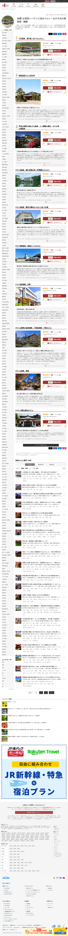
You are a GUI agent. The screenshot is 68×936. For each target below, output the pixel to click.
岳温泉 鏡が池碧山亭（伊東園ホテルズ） (34, 170)
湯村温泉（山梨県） (6, 269)
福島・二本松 (45, 476)
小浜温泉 (4, 603)
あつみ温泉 (4, 121)
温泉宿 (37, 478)
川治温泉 (4, 178)
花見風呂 (39, 536)
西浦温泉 (4, 455)
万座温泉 (4, 196)
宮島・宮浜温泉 (5, 563)
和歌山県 (30, 862)
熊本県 (22, 870)
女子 (30, 534)
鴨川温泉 (4, 226)
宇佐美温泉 (4, 409)
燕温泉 (3, 347)
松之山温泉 (4, 350)
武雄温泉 (4, 595)
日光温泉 (4, 186)
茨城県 (18, 848)
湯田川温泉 (4, 140)
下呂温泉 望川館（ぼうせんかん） (32, 38)
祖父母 (27, 588)
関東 (52, 588)
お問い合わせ (5, 925)
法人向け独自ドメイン (9, 921)
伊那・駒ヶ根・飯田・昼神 (28, 683)
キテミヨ (55, 842)
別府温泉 (4, 633)
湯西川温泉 (4, 188)
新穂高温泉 (4, 441)
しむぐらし (50, 890)
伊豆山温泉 (4, 398)
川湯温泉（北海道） (6, 48)
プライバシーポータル (7, 927)
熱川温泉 (4, 433)
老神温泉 (4, 202)
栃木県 (34, 506)
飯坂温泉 (4, 151)
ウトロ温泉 (4, 46)
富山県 (11, 856)
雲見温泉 (4, 420)
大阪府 (18, 862)
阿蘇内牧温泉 (5, 608)
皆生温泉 (4, 541)
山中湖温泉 (4, 266)
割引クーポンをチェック (56, 54)
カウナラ (55, 848)
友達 (3, 662)
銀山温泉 (4, 113)
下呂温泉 (4, 436)
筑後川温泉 (4, 587)
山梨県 (11, 854)
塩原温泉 (4, 175)
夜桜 (57, 506)
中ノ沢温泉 (4, 161)
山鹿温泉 (4, 630)
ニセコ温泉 (4, 56)
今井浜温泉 (4, 406)
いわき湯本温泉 (5, 153)
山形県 (29, 845)
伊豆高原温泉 (5, 396)
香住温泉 (4, 511)
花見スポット (25, 640)
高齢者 (27, 610)
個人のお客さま (6, 883)
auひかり (6, 890)
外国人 (27, 599)
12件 (60, 331)
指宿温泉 (4, 652)
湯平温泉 (4, 649)
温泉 (30, 478)
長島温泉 (4, 471)
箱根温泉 (4, 239)
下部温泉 (4, 264)
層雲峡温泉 (4, 51)
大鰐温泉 (4, 67)
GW (24, 569)
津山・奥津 (46, 610)
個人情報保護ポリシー (38, 925)
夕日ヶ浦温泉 (5, 495)
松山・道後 (37, 545)
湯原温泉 (4, 557)
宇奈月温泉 (4, 353)
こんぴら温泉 (5, 576)
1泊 (48, 536)
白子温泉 (4, 231)
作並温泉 (4, 89)
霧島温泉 (4, 654)
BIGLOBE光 (7, 888)
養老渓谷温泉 (5, 237)
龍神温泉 (4, 536)
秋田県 (26, 845)
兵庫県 (36, 556)
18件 (60, 80)
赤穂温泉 (4, 506)
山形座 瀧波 (24, 371)
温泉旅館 (48, 625)
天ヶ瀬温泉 (4, 638)
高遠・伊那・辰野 (49, 681)
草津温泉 (4, 191)
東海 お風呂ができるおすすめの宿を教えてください (36, 67)
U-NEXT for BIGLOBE (31, 894)
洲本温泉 (4, 517)
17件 (60, 132)
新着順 (22, 468)
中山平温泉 (4, 94)
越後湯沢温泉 (5, 339)
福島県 (40, 476)
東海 (31, 489)
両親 (3, 681)
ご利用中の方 (49, 901)
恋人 (3, 672)
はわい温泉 (4, 547)
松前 (46, 636)
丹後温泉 (4, 493)
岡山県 (41, 610)
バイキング (45, 506)
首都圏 (36, 588)
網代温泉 (4, 393)
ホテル (45, 683)
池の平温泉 (4, 331)
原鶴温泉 (4, 590)
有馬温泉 (4, 503)
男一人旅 (28, 476)
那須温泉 (4, 183)
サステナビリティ (30, 907)
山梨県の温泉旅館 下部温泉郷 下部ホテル (35, 328)
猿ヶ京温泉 (4, 210)
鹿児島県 (33, 870)
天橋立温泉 (4, 479)
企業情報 (26, 901)
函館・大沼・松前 (41, 636)
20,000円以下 (52, 536)
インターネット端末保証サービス (33, 890)
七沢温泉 (4, 245)
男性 (33, 476)
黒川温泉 (4, 606)
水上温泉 (4, 215)
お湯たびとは (56, 828)
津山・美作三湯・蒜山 (53, 610)
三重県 (22, 859)
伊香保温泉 (4, 194)
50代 (51, 612)
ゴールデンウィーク (29, 569)
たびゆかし (56, 851)
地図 (45, 47)
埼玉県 (11, 851)
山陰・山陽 (36, 610)
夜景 (40, 506)
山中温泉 (4, 361)
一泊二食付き (28, 536)
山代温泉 (4, 369)
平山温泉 (4, 627)
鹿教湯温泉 (4, 285)
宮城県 (22, 845)
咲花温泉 (4, 342)
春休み (24, 601)
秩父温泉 (4, 223)
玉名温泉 (4, 617)
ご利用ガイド (56, 829)
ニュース (28, 909)
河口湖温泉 (4, 261)
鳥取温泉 (4, 544)
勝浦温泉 (4, 528)
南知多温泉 (4, 458)
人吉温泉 (4, 622)
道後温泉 (4, 582)
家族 (3, 664)
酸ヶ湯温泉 (4, 62)
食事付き (24, 480)
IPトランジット (8, 917)
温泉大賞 (50, 888)
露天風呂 (40, 534)
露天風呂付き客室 (57, 612)
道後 (41, 545)
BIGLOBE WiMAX (8, 894)
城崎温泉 (4, 501)
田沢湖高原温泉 (5, 108)
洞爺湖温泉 (4, 54)
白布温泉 (4, 129)
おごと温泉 (4, 476)
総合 (37, 468)
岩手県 (18, 845)
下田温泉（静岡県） (6, 390)
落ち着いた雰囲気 (57, 638)
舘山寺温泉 (4, 417)
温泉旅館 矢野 (25, 284)
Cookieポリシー (17, 927)
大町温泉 (4, 283)
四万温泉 (4, 199)
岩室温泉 (4, 334)
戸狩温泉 (4, 299)
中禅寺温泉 (4, 180)
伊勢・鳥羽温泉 (5, 463)
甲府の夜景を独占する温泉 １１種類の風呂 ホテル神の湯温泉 (39, 127)
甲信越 (27, 489)
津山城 (24, 612)
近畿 (33, 534)
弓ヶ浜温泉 (4, 431)
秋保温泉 (4, 86)
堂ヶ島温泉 (4, 428)
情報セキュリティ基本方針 (40, 927)
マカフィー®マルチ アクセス (11, 919)
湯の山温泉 (4, 474)
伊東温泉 (4, 385)
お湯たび (55, 839)
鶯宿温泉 (4, 75)
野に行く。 (56, 847)
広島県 (22, 865)
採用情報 (28, 911)
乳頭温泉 (4, 100)
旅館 (37, 625)
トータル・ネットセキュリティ (32, 892)
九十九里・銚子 (50, 670)
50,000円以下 (47, 662)
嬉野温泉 (4, 592)
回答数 (26, 468)
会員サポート (51, 907)
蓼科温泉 (4, 296)
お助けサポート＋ (30, 888)
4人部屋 (34, 536)
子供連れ (4, 678)
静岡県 (37, 517)
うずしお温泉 (5, 509)
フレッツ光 (7, 907)
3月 (36, 534)
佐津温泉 (4, 514)
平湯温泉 (4, 439)
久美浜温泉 (4, 485)
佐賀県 (14, 870)
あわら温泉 (4, 377)
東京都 (18, 851)
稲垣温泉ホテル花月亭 (27, 75)
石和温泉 (4, 258)
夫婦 (3, 667)
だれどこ (55, 836)
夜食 (42, 638)
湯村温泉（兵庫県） (6, 520)
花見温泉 (44, 536)
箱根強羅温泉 (5, 253)
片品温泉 (4, 207)
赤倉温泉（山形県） (6, 116)
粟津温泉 (4, 363)
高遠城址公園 (42, 681)
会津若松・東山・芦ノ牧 (42, 599)
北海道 (30, 636)
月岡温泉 (4, 326)
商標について (5, 929)
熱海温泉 (4, 382)
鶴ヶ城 (55, 623)
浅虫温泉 (4, 65)
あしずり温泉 (5, 584)
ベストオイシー (57, 844)
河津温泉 (4, 415)
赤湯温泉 (4, 118)
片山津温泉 (4, 366)
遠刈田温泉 (4, 91)
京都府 (14, 862)
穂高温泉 (4, 318)
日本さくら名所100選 (27, 508)
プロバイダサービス (9, 909)
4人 (3, 675)
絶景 (47, 534)
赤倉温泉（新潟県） (6, 328)
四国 (28, 545)
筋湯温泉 (4, 641)
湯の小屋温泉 (5, 218)
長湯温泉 (4, 643)
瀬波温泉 (4, 345)
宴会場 (52, 545)
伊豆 (40, 517)
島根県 (14, 865)
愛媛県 (32, 545)
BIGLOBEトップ (13, 929)
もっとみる (10, 688)
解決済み (52, 464)
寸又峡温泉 (4, 423)
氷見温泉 (4, 355)
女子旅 (51, 534)
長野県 (37, 681)
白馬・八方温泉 (5, 307)
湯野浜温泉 (4, 143)
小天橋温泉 (4, 487)
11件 (60, 414)
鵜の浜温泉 (4, 336)
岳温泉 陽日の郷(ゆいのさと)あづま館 (33, 207)
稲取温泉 (4, 404)
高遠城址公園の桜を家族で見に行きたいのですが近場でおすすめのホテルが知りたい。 (42, 277)
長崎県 (18, 870)
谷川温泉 (4, 213)
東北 (36, 476)
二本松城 (59, 476)
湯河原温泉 (4, 242)
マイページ (60, 1)
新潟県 (18, 854)
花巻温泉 (4, 81)
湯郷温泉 (4, 560)
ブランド (28, 905)
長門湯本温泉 (5, 565)
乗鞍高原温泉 (5, 304)
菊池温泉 (4, 611)
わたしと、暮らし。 (58, 841)
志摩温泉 (4, 466)
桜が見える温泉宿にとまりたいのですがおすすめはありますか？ (37, 162)
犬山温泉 (4, 452)
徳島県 (11, 868)
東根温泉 (4, 135)
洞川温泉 (4, 522)
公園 (40, 625)
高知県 (22, 868)
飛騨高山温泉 (5, 447)
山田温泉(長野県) (5, 323)
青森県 (14, 845)
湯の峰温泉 (4, 533)
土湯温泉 (4, 159)
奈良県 (26, 862)
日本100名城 (50, 478)
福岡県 (11, 870)
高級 (41, 612)
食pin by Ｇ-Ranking (58, 854)
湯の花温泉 (4, 498)
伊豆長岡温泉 (5, 401)
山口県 (26, 865)
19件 (60, 43)
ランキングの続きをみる (41, 445)
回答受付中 (41, 464)
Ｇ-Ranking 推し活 (57, 853)
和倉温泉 (4, 358)
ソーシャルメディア (30, 915)
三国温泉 (4, 380)
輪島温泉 (4, 374)
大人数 (24, 651)
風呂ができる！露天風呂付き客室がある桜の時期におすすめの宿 (38, 403)
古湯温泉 (4, 598)
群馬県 (14, 848)
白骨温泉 (4, 275)
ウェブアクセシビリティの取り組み (24, 925)
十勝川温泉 (4, 38)
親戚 (24, 649)
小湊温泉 (4, 229)
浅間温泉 (4, 277)
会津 (49, 599)
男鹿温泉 (4, 105)
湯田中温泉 (4, 320)
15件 (60, 250)
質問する (53, 1)
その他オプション (30, 896)
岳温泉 (3, 156)
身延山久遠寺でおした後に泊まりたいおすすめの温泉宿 (37, 363)
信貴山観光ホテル (26, 410)
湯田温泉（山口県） (6, 571)
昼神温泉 (4, 312)
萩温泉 (3, 568)
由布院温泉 (4, 635)
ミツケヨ (55, 850)
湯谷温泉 (4, 460)
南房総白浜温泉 (5, 234)
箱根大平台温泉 (5, 250)
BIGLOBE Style (29, 913)
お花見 (41, 489)
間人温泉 (4, 490)
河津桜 (46, 517)
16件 (60, 174)
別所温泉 (4, 315)
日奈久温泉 (4, 625)
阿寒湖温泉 (4, 43)
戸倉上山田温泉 (5, 301)
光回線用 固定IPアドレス (10, 911)
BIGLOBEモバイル (8, 892)
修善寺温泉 (4, 388)
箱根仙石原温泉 (5, 256)
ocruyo (55, 838)
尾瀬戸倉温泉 (5, 204)
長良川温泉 (4, 450)
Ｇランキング (56, 834)
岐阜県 (31, 649)
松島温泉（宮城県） (6, 97)
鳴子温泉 (4, 83)
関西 (59, 534)
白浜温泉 (4, 525)
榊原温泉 (4, 468)
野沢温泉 (4, 272)
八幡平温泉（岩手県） (6, 78)
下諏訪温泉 (4, 293)
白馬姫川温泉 (5, 310)
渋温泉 (3, 291)
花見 (40, 478)
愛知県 (18, 859)
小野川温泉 (4, 124)
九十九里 (44, 670)
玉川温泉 (4, 102)
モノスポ (55, 845)
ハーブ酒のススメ (57, 856)
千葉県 (40, 670)
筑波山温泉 (4, 221)
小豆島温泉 (4, 579)
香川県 (14, 868)
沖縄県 (38, 870)
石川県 (14, 856)
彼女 (32, 670)
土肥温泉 (4, 425)
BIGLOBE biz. (7, 903)
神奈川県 (22, 851)
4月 (54, 636)
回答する (47, 1)
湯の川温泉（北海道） (6, 40)
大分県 (26, 870)
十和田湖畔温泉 (5, 73)
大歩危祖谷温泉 (5, 573)
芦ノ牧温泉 (4, 148)
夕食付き (56, 478)
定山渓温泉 (4, 32)
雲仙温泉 (4, 600)
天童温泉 (4, 132)
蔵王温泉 (4, 110)
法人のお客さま (6, 901)
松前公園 (50, 636)
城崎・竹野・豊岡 (42, 556)
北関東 (30, 506)
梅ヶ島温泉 (4, 412)
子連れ (29, 517)
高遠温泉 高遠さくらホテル (30, 246)
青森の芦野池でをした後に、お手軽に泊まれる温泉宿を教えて (38, 119)
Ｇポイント (56, 833)
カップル (4, 670)
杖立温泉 (4, 619)
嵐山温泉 (4, 482)
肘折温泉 (4, 137)
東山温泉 (4, 145)
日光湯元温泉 (5, 172)
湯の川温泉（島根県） (6, 555)
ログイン (64, 1)
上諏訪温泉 (4, 288)
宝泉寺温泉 (4, 646)
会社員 (24, 545)
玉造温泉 (4, 549)
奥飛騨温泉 (4, 444)
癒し (55, 556)
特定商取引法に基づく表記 (27, 927)
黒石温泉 (4, 70)
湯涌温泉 (4, 371)
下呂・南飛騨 (36, 649)
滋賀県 (11, 862)
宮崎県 (29, 870)
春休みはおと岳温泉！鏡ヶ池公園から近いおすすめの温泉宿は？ (38, 200)
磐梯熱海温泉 (5, 164)
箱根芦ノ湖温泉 (5, 248)
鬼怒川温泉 (4, 169)
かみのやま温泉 (5, 126)
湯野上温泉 (4, 167)
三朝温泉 (4, 538)
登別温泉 (4, 35)
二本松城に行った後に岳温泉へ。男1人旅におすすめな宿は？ (37, 238)
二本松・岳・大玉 (52, 476)
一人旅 (24, 476)
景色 (55, 588)
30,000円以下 (35, 640)
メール (49, 905)
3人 (3, 683)
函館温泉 (4, 59)
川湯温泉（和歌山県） (6, 530)
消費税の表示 (12, 925)
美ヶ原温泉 (4, 280)
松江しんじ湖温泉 (6, 552)
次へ (51, 692)
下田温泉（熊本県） (6, 614)
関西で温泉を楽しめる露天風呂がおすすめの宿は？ (36, 438)
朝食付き (44, 478)
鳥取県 (11, 865)
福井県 (18, 856)
